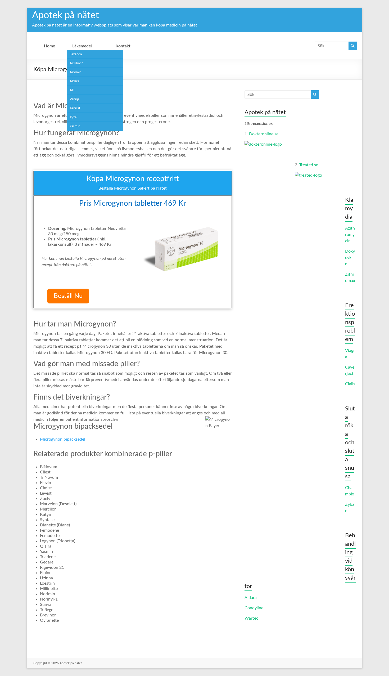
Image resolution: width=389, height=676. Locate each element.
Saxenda (76, 54)
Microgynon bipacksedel (62, 439)
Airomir (75, 72)
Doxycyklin (350, 257)
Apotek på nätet (65, 15)
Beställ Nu (68, 296)
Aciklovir (76, 63)
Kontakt (123, 46)
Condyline (254, 608)
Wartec (251, 618)
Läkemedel (82, 46)
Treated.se (308, 165)
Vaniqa (74, 99)
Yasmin (75, 126)
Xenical (75, 108)
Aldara (74, 81)
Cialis (350, 384)
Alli (72, 90)
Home (49, 46)
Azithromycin (350, 234)
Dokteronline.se (263, 134)
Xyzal (73, 117)
